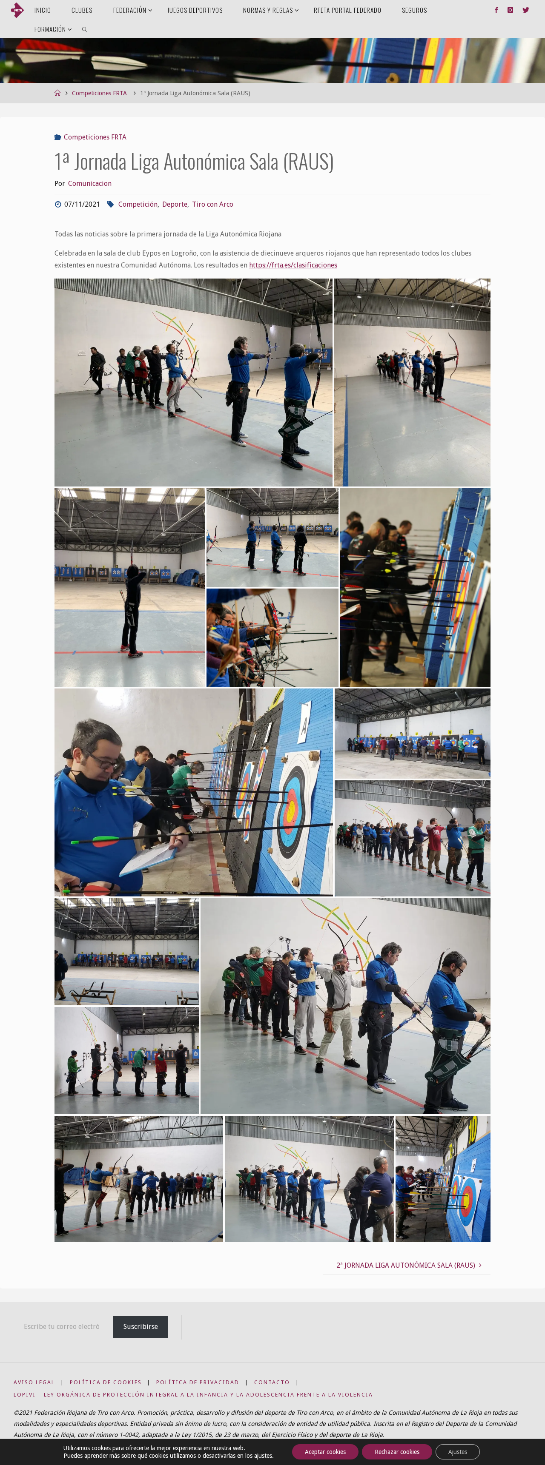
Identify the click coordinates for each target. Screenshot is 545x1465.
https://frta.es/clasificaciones (293, 265)
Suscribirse (140, 1327)
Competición (137, 204)
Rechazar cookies (397, 1451)
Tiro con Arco (212, 204)
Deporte (174, 204)
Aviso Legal (34, 1382)
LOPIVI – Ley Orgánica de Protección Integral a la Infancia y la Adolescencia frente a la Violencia (193, 1394)
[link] (84, 28)
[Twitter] (526, 10)
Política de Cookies (106, 1382)
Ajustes (457, 1451)
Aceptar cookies (325, 1451)
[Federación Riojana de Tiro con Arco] (17, 10)
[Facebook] (496, 10)
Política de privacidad (197, 1382)
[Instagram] (510, 10)
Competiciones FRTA (99, 93)
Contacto (272, 1382)
